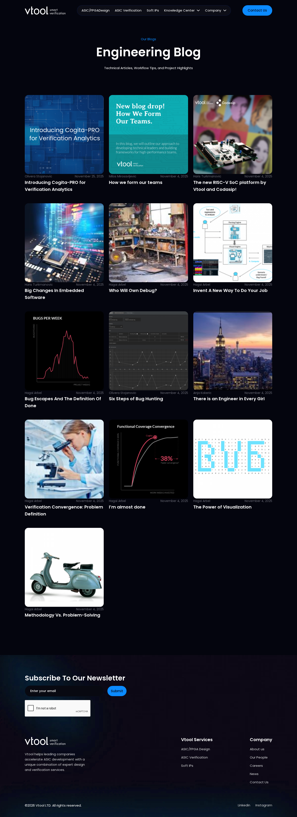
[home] (45, 10)
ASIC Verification (128, 10)
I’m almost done (127, 507)
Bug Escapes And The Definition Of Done (63, 402)
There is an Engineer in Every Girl (229, 399)
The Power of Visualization (222, 507)
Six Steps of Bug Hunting (136, 399)
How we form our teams (135, 182)
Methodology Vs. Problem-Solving (62, 615)
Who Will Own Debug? (133, 290)
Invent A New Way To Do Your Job (230, 290)
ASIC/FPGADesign (96, 10)
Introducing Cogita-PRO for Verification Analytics (55, 185)
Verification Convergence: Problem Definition (64, 510)
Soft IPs (153, 10)
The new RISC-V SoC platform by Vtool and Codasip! (229, 185)
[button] (182, 10)
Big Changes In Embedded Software (54, 293)
